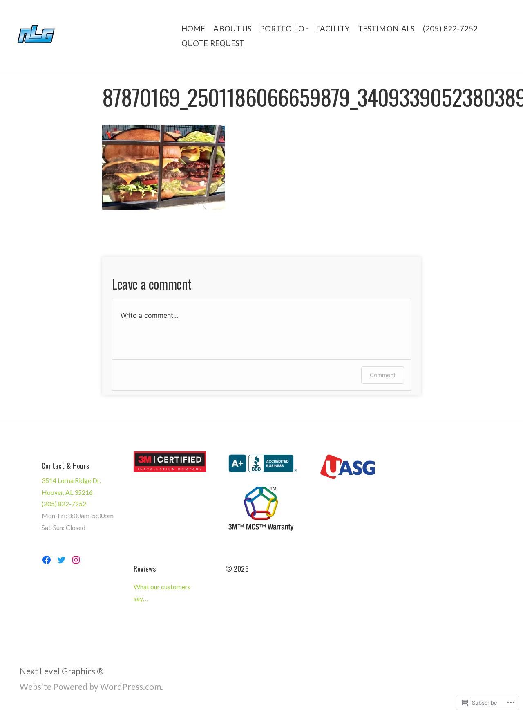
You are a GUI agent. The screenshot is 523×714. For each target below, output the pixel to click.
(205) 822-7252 (450, 28)
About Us (232, 28)
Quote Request (212, 43)
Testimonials (386, 28)
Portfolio (282, 28)
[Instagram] (76, 560)
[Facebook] (46, 560)
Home (193, 28)
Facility (333, 28)
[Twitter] (61, 560)
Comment (383, 374)
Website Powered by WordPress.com (90, 687)
